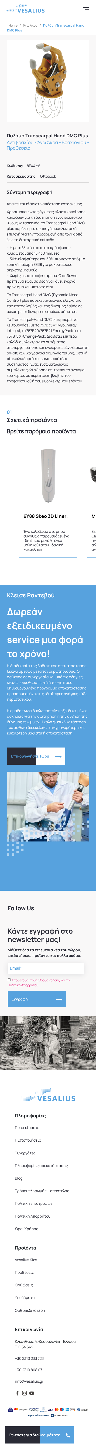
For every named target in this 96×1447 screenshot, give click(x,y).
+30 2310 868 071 (29, 1369)
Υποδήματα (25, 1297)
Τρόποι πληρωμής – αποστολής (42, 1190)
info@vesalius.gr (29, 1381)
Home (13, 25)
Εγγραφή (20, 999)
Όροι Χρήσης (26, 1228)
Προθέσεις (18, 148)
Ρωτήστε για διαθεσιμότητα (34, 1434)
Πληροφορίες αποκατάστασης (41, 1165)
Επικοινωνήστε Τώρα (30, 756)
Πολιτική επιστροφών (33, 1203)
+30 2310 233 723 (29, 1358)
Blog (18, 1178)
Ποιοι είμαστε (27, 1127)
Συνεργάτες (25, 1153)
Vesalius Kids (26, 1259)
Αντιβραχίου (20, 142)
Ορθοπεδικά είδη (30, 1310)
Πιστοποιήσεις (28, 1140)
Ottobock (48, 176)
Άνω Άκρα (30, 25)
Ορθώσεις (24, 1285)
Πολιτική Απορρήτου (32, 1216)
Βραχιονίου (74, 142)
